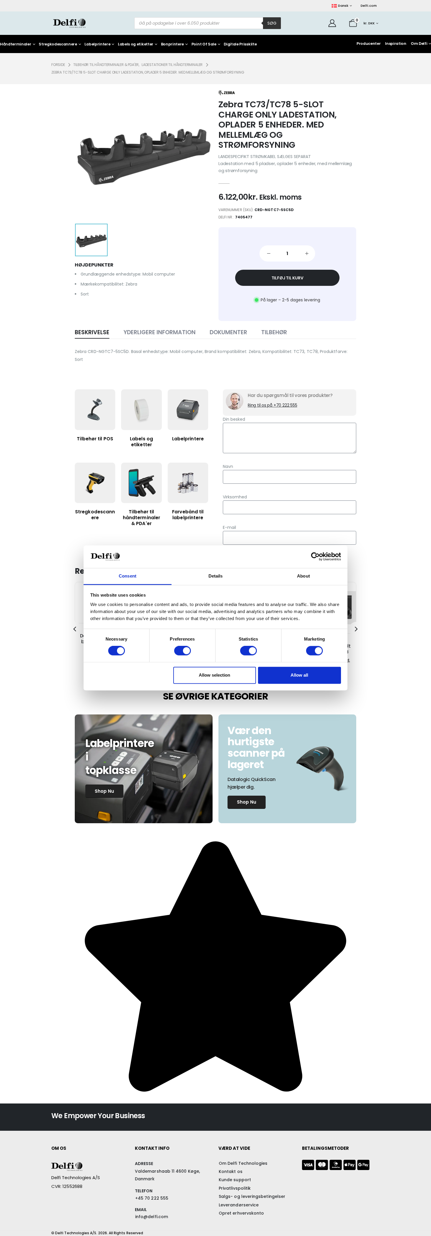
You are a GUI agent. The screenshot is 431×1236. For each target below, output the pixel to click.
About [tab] (303, 575)
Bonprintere (172, 44)
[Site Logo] (69, 23)
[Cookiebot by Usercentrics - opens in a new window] (315, 556)
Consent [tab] (127, 575)
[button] (74, 629)
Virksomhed (235, 497)
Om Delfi (419, 43)
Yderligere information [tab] (159, 332)
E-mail (229, 527)
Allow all (299, 675)
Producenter (369, 43)
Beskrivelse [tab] (92, 332)
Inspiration (395, 43)
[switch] (182, 651)
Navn (228, 466)
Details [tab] (215, 575)
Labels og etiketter (135, 44)
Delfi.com (369, 5)
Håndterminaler (15, 44)
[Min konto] (332, 23)
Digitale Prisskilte (240, 44)
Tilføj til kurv (287, 278)
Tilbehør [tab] (274, 332)
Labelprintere (97, 44)
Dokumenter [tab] (228, 332)
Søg (271, 23)
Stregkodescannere (58, 44)
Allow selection (214, 675)
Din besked (234, 419)
